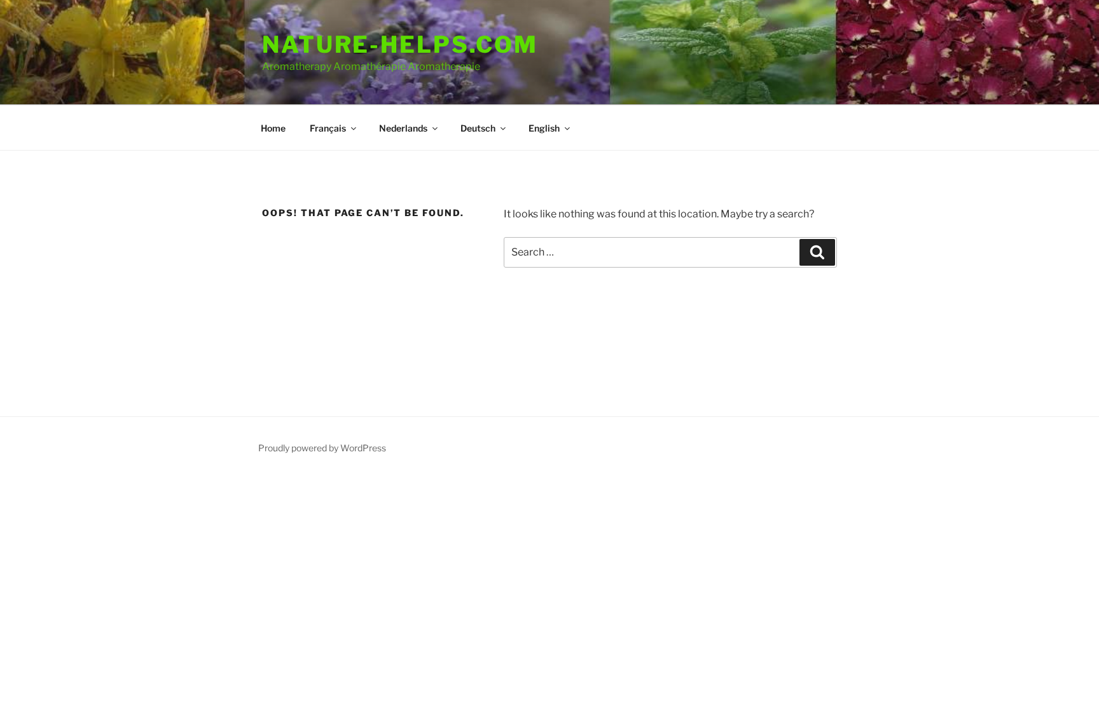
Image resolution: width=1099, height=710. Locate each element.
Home (273, 128)
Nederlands (403, 128)
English (544, 128)
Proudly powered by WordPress (322, 447)
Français (328, 128)
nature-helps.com (400, 44)
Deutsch (477, 128)
